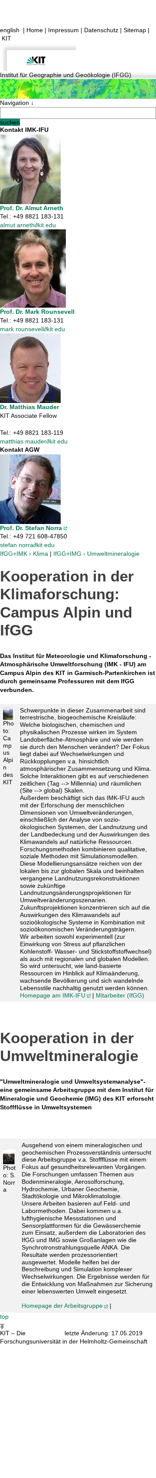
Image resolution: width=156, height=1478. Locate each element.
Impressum (63, 30)
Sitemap (135, 30)
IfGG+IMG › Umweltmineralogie (96, 553)
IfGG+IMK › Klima (24, 553)
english (10, 30)
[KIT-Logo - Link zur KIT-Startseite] (38, 56)
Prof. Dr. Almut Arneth (31, 208)
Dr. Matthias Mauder (29, 406)
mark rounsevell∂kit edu (32, 329)
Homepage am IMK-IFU (52, 995)
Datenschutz (101, 30)
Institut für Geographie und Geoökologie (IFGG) (65, 74)
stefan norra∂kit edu (27, 544)
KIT (6, 38)
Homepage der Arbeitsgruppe (62, 1305)
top (4, 1316)
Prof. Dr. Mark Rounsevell (37, 311)
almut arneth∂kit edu (28, 225)
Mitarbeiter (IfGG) (120, 995)
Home (34, 30)
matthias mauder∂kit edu (34, 441)
